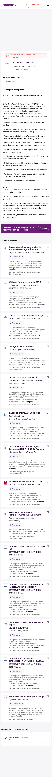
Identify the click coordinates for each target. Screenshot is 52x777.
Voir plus (12, 269)
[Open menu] (47, 4)
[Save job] (48, 247)
